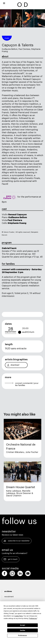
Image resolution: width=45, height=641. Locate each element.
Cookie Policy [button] (18, 616)
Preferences (22, 635)
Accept (22, 625)
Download (15, 365)
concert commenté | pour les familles (26, 384)
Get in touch (12, 559)
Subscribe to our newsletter (19, 541)
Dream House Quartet (20, 487)
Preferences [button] (33, 618)
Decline (22, 630)
